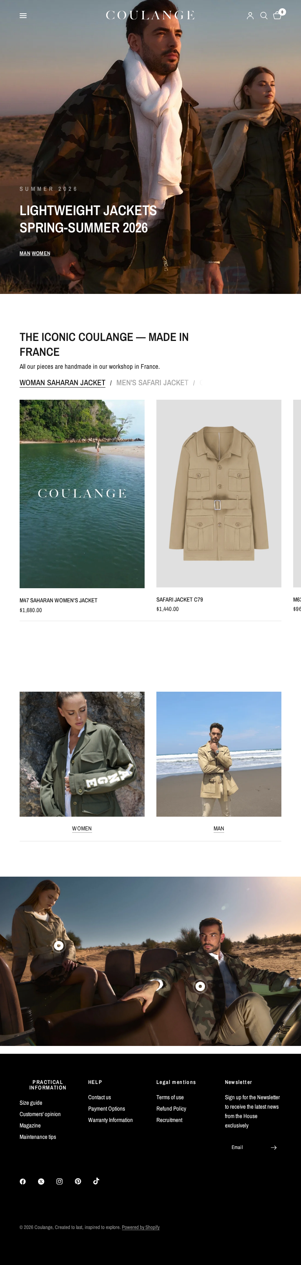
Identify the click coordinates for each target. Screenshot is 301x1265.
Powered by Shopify (141, 1227)
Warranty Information (110, 1120)
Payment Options (106, 1108)
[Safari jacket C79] (218, 493)
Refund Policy (171, 1108)
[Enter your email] (273, 1147)
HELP (95, 1082)
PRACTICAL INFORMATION (47, 1084)
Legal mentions (176, 1082)
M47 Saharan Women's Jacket (59, 600)
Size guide (31, 1102)
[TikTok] (102, 1181)
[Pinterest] (83, 1181)
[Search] (263, 15)
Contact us (99, 1097)
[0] (275, 15)
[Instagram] (65, 1181)
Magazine (30, 1125)
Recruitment (169, 1120)
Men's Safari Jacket (152, 382)
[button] (25, 253)
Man (219, 828)
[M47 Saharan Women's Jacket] (82, 494)
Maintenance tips (38, 1137)
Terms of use (170, 1097)
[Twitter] (46, 1181)
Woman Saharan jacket (62, 382)
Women (82, 828)
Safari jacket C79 (179, 599)
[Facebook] (28, 1181)
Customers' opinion (40, 1114)
